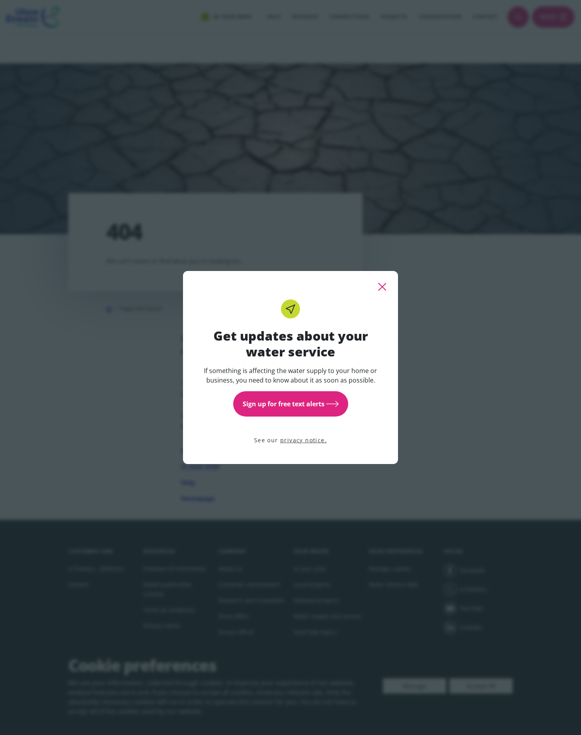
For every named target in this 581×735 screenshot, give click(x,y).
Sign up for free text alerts (283, 404)
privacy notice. (303, 440)
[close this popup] (382, 286)
